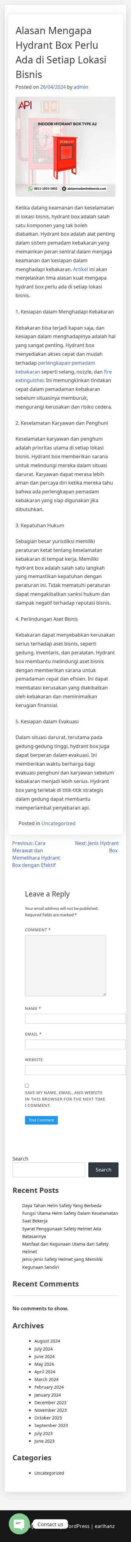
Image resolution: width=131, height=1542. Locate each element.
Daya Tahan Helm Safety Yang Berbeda (61, 1205)
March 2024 (46, 1379)
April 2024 (44, 1372)
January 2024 (47, 1395)
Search (20, 1158)
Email (33, 1034)
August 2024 (47, 1341)
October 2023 (48, 1418)
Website (34, 1059)
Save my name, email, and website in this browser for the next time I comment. (65, 1099)
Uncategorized (58, 823)
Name (33, 1008)
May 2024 (44, 1364)
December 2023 (50, 1402)
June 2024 (44, 1356)
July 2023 (43, 1433)
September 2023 (51, 1425)
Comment (38, 929)
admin (81, 87)
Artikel (80, 269)
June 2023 (44, 1441)
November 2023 (50, 1410)
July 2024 (43, 1349)
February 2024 (49, 1387)
